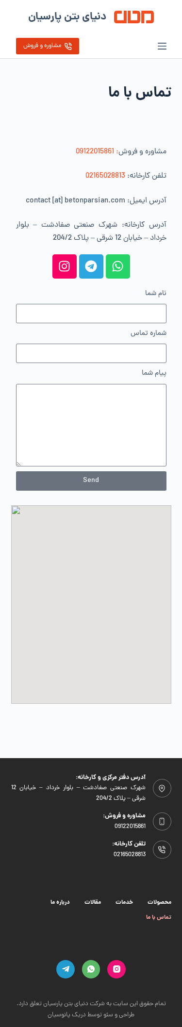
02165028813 (105, 176)
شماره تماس (148, 333)
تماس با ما (158, 918)
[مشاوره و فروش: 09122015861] (162, 821)
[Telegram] (91, 266)
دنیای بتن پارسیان (67, 17)
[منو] (162, 46)
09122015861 (130, 826)
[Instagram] (64, 266)
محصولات (159, 903)
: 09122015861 (97, 152)
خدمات (124, 903)
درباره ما (60, 903)
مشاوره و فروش (42, 45)
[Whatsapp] (118, 266)
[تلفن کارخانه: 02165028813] (162, 850)
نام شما (155, 293)
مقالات (92, 903)
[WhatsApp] (91, 969)
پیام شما (154, 373)
